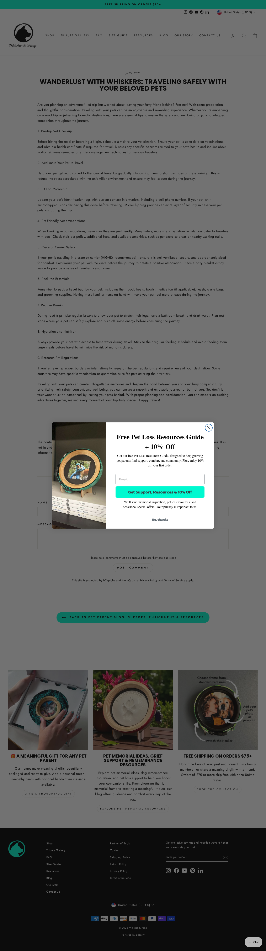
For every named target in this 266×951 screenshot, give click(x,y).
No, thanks (160, 519)
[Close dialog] (208, 427)
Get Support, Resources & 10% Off (160, 492)
